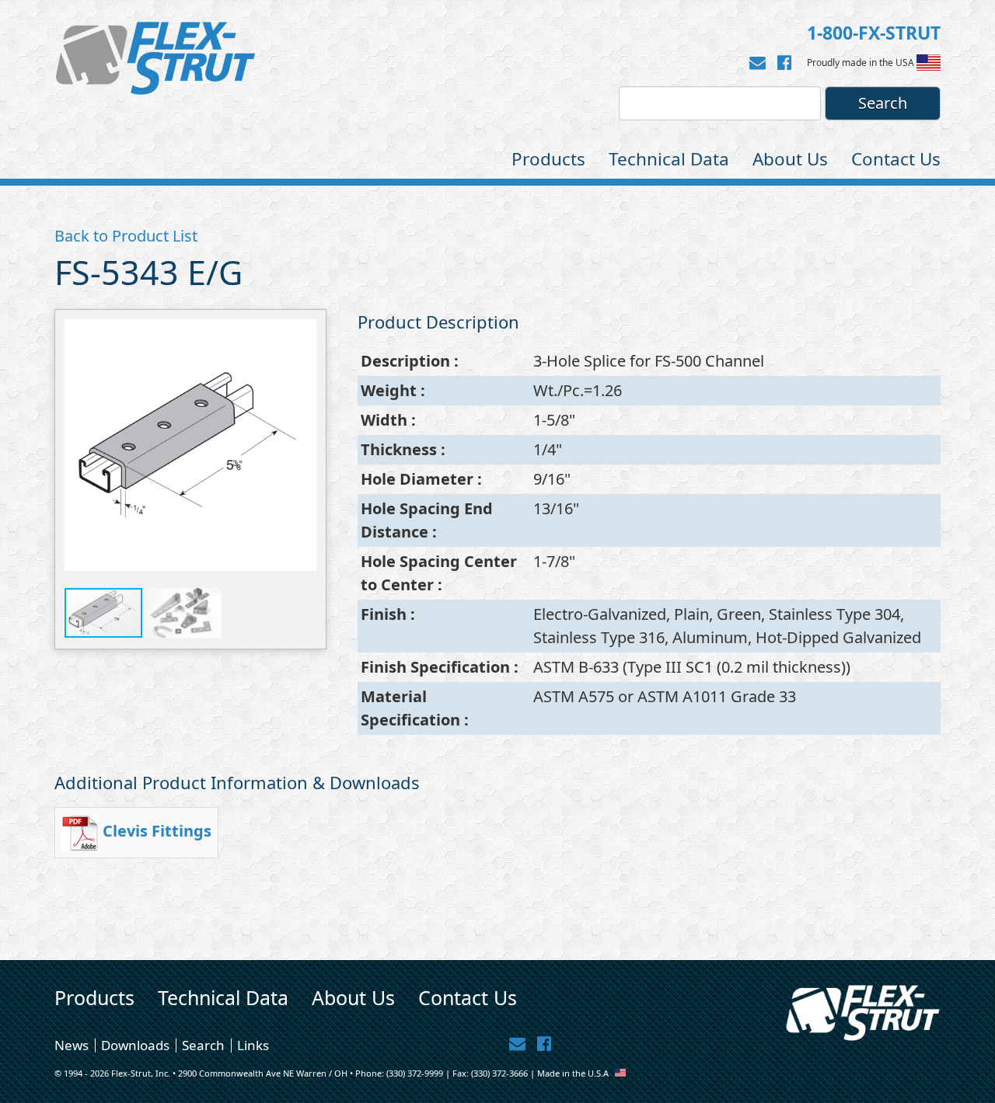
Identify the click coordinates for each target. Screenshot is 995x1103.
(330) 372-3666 (499, 1073)
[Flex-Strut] (155, 58)
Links (253, 1045)
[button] (302, 445)
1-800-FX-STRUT (874, 32)
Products (548, 159)
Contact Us (896, 159)
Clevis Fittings (157, 830)
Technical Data (669, 159)
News (71, 1045)
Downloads (135, 1045)
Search (203, 1045)
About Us (790, 159)
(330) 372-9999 (414, 1073)
